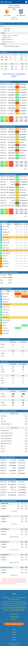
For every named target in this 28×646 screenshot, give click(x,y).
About (14, 637)
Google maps (10, 41)
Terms (14, 634)
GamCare (14, 619)
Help (14, 629)
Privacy (14, 632)
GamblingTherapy (14, 616)
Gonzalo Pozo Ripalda (12, 35)
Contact (14, 639)
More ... (26, 168)
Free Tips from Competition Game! (14, 75)
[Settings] (26, 2)
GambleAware (14, 614)
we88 (14, 594)
